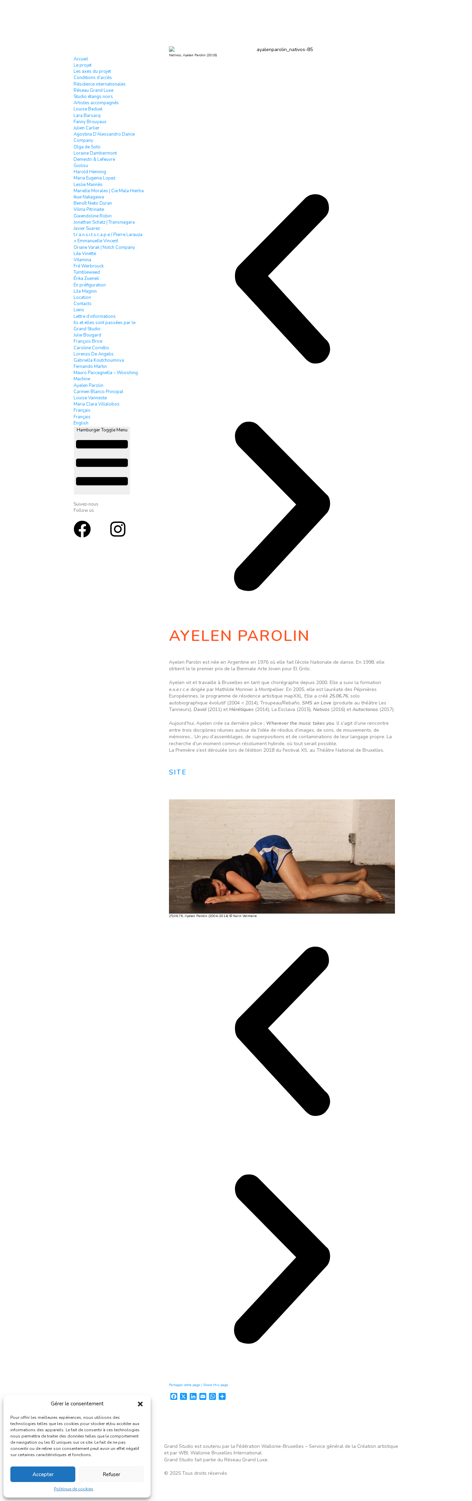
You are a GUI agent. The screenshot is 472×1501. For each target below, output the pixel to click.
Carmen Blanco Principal (98, 392)
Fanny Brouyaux (90, 122)
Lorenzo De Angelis (94, 354)
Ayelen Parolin (88, 385)
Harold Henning (90, 172)
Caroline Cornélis (91, 348)
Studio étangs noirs (93, 97)
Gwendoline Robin (93, 216)
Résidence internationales (100, 84)
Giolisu (81, 166)
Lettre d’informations (95, 316)
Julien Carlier (87, 128)
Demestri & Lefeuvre (94, 159)
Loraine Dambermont (95, 153)
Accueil (81, 59)
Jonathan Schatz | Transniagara (104, 222)
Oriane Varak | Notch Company (104, 247)
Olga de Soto (87, 147)
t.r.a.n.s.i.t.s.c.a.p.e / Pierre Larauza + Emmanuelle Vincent (108, 238)
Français (82, 410)
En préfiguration (90, 285)
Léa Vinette (85, 254)
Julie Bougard (87, 335)
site (178, 772)
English (81, 423)
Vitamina (82, 260)
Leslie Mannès (88, 185)
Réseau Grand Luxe (93, 90)
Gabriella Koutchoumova (99, 360)
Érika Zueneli (86, 278)
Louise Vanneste (90, 398)
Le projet (83, 65)
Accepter (43, 1474)
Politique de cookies (73, 1489)
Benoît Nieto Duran (93, 203)
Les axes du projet (92, 71)
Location (82, 297)
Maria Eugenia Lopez (94, 178)
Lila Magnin (85, 291)
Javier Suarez (87, 228)
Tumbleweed (87, 272)
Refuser (111, 1474)
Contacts (83, 304)
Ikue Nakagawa (89, 197)
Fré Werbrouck (89, 266)
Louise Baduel (88, 109)
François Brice (88, 341)
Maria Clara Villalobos (97, 404)
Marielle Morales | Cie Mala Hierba (109, 191)
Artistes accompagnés (96, 103)
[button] (140, 1404)
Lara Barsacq (87, 116)
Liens (79, 310)
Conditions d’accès (93, 78)
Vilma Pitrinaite (89, 209)
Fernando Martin (90, 366)
